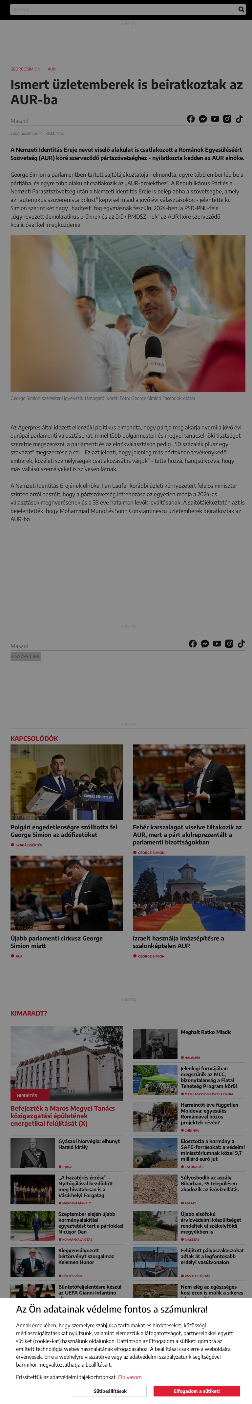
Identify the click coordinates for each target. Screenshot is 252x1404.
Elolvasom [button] (130, 1377)
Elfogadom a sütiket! (197, 1391)
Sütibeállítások (110, 1391)
